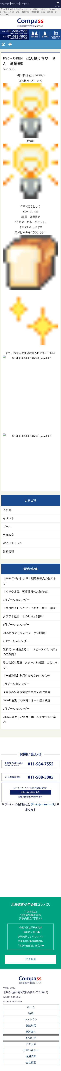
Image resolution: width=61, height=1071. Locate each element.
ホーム (31, 1007)
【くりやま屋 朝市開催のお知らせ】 (26, 591)
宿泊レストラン (12, 543)
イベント (8, 518)
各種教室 (8, 534)
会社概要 (31, 1062)
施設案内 (31, 1031)
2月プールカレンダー (16, 708)
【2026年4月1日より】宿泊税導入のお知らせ (29, 581)
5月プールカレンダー (16, 624)
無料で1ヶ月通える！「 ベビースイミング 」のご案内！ (30, 652)
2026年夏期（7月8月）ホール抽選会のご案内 (29, 719)
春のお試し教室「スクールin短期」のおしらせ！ (30, 665)
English (25, 3)
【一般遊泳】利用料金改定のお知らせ (26, 675)
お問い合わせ (31, 1050)
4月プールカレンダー (16, 641)
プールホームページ (42, 804)
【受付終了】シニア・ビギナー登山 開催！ (30, 608)
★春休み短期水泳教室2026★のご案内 (26, 692)
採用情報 (31, 1056)
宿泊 (31, 1013)
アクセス (30, 959)
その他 (7, 510)
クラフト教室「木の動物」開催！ (23, 616)
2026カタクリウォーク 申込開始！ (25, 632)
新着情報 (8, 551)
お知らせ (31, 1037)
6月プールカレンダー (16, 599)
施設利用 (31, 1025)
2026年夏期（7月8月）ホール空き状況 (26, 700)
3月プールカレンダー (16, 683)
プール (7, 526)
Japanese (15, 3)
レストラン (30, 1019)
